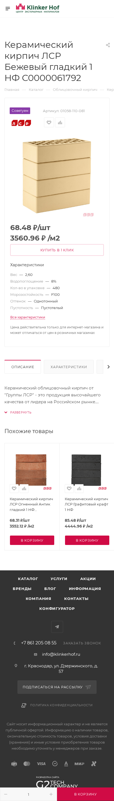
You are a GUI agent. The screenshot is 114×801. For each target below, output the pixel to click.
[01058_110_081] (57, 175)
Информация (85, 588)
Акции (88, 578)
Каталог (28, 578)
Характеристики (69, 367)
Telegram (57, 627)
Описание (22, 367)
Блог (50, 588)
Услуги (59, 578)
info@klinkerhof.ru (61, 654)
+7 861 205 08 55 (38, 643)
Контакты (76, 598)
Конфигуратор (57, 608)
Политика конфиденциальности (61, 705)
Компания (38, 598)
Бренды (22, 588)
